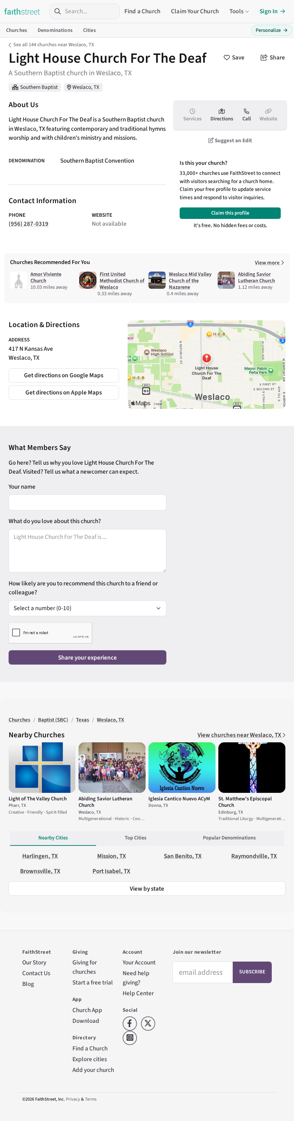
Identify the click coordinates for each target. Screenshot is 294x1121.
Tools (236, 11)
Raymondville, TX (254, 856)
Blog (28, 983)
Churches (16, 30)
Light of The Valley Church (38, 799)
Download (85, 1020)
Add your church (93, 1069)
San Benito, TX (182, 856)
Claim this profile (230, 213)
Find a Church (142, 11)
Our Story (34, 962)
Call (246, 119)
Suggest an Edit (233, 140)
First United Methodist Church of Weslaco (122, 280)
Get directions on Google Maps (63, 375)
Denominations (55, 30)
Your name (22, 486)
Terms (90, 1099)
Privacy (73, 1099)
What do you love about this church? (55, 521)
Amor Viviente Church (45, 277)
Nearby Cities (53, 838)
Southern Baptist (39, 87)
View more (268, 263)
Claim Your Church (195, 11)
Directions (221, 119)
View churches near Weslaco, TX (240, 734)
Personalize (272, 30)
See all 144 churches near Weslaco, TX (53, 44)
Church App (87, 1010)
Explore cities (89, 1059)
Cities (89, 30)
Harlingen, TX (40, 856)
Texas (82, 720)
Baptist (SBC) (53, 720)
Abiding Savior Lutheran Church (256, 277)
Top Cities (135, 838)
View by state (147, 888)
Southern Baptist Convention (97, 160)
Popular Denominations (229, 838)
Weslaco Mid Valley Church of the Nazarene (190, 280)
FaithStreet (22, 11)
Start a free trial (92, 982)
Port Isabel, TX (111, 871)
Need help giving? (136, 978)
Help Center (138, 993)
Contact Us (36, 973)
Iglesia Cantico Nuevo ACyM (179, 799)
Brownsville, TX (40, 871)
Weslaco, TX (85, 87)
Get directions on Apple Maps (63, 392)
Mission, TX (111, 856)
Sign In (269, 11)
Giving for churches (84, 967)
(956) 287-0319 (28, 223)
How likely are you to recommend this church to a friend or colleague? (83, 588)
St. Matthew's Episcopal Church (245, 802)
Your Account (139, 962)
